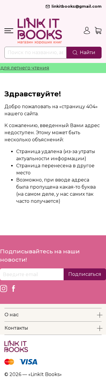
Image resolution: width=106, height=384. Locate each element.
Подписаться (84, 274)
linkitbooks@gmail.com (77, 6)
